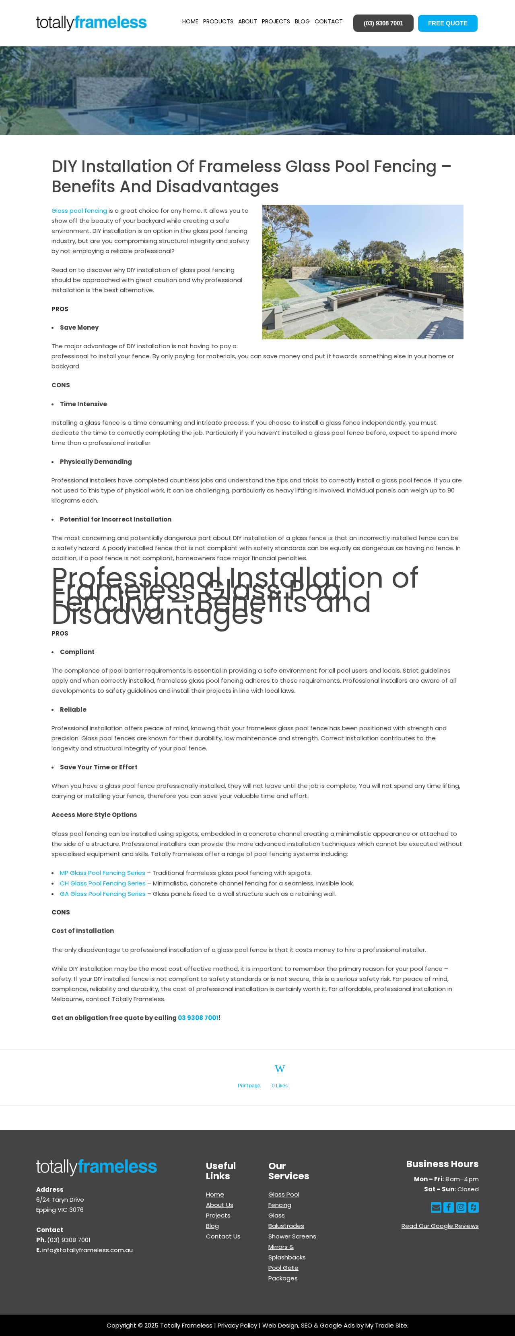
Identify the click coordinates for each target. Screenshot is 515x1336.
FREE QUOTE (448, 23)
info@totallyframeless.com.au (87, 1250)
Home (215, 1194)
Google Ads (337, 1325)
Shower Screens (292, 1236)
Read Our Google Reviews (440, 1226)
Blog (212, 1226)
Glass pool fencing (79, 210)
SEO (306, 1325)
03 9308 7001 (198, 1018)
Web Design (280, 1325)
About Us (219, 1205)
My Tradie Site (386, 1325)
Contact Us (223, 1236)
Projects (218, 1215)
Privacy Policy (237, 1325)
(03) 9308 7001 (383, 23)
